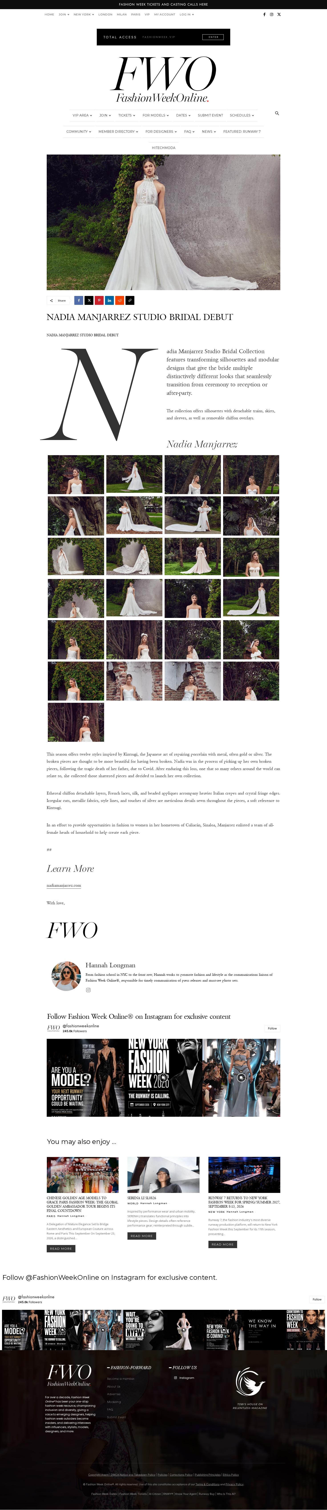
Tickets (125, 115)
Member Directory (117, 132)
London (106, 14)
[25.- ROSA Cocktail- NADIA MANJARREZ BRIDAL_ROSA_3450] (76, 722)
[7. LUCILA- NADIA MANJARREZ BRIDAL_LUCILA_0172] (193, 515)
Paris (135, 14)
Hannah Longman (110, 965)
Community (77, 132)
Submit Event (210, 115)
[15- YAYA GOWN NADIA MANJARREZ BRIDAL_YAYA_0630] (193, 598)
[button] (277, 114)
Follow (272, 1028)
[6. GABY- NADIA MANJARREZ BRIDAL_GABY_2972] (134, 515)
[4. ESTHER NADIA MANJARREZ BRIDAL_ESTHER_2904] (251, 474)
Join (62, 14)
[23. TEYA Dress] (193, 681)
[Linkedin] (109, 300)
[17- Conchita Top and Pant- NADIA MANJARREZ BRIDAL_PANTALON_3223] (76, 639)
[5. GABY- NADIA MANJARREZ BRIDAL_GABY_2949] (76, 515)
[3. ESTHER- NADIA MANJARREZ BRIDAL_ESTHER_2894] (193, 474)
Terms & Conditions (208, 1484)
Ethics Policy (231, 1474)
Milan (122, 14)
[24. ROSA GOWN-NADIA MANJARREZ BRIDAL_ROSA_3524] (251, 681)
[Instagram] (271, 14)
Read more (61, 1248)
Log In (185, 14)
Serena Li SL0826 (141, 1198)
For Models (154, 115)
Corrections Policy (181, 1474)
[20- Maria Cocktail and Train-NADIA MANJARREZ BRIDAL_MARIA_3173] (251, 639)
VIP (147, 14)
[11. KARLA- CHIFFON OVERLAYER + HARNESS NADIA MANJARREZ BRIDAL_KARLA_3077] (193, 556)
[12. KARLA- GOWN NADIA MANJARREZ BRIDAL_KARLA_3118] (251, 557)
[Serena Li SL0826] (163, 1175)
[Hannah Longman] (66, 977)
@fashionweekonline (81, 1025)
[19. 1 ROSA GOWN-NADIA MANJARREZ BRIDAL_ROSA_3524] (193, 639)
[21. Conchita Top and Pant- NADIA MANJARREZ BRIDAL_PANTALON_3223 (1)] (76, 681)
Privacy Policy (235, 1484)
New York (82, 14)
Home (49, 14)
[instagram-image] (86, 1078)
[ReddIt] (119, 300)
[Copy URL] (129, 300)
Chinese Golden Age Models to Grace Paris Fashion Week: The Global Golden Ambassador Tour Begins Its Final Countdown (82, 1204)
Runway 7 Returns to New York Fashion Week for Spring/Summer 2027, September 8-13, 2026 (244, 1202)
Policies (163, 1474)
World (133, 1203)
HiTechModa (163, 148)
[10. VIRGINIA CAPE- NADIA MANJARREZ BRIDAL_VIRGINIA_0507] (134, 556)
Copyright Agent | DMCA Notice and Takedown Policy (121, 1474)
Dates (181, 115)
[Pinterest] (99, 300)
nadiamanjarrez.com (64, 885)
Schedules (240, 115)
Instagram (187, 1378)
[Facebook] (264, 14)
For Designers (159, 132)
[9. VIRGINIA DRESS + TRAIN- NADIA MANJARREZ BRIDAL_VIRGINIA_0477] (76, 556)
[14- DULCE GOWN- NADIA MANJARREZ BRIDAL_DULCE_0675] (134, 597)
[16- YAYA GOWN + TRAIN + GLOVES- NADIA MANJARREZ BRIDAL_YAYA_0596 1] (251, 597)
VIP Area (81, 115)
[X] (279, 14)
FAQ (187, 132)
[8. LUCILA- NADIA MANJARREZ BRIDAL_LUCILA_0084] (251, 515)
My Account (164, 14)
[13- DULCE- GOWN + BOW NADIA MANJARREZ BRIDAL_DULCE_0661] (76, 598)
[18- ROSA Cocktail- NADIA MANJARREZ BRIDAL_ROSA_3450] (134, 639)
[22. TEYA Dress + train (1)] (134, 681)
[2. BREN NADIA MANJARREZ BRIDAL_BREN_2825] (134, 474)
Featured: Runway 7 (242, 132)
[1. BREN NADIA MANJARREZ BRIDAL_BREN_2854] (76, 474)
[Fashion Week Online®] (163, 80)
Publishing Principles (208, 1474)
